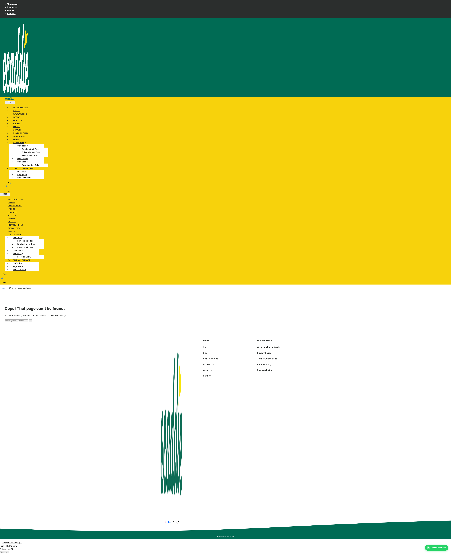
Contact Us (12, 7)
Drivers (16, 111)
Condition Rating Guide (268, 347)
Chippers (17, 130)
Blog (205, 353)
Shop (205, 347)
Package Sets (19, 136)
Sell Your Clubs (20, 108)
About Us (11, 13)
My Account (12, 4)
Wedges (16, 127)
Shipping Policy (264, 370)
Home (2, 288)
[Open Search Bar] (10, 191)
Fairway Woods (20, 114)
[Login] (81, 186)
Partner (10, 10)
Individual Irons (20, 133)
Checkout (4, 552)
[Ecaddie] (9, 99)
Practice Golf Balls (30, 165)
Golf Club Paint (24, 178)
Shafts (16, 139)
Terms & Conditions (267, 358)
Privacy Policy (264, 353)
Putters (16, 124)
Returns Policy (264, 364)
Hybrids (16, 117)
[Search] (30, 320)
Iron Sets (17, 120)
